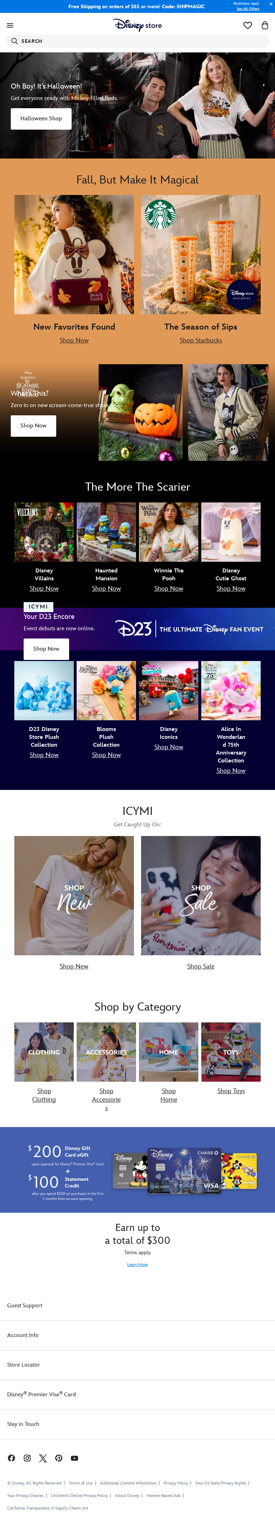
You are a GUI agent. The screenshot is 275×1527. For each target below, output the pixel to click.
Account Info (23, 1335)
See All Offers (248, 9)
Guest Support (24, 1305)
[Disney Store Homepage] (137, 25)
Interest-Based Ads (163, 1495)
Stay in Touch (23, 1424)
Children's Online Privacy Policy (79, 1495)
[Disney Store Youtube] (74, 1458)
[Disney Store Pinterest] (58, 1458)
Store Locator (23, 1365)
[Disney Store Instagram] (27, 1458)
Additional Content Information (128, 1483)
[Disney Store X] (43, 1458)
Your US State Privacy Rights (220, 1483)
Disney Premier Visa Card (41, 1394)
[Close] (269, 7)
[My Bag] (265, 25)
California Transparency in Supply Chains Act (47, 1508)
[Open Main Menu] (10, 25)
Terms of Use (81, 1483)
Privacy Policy (176, 1483)
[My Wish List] (247, 25)
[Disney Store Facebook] (8, 1458)
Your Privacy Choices (25, 1495)
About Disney (127, 1495)
